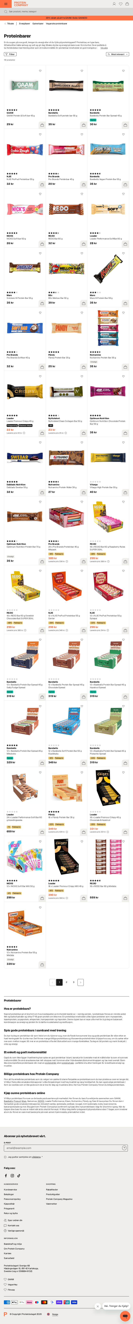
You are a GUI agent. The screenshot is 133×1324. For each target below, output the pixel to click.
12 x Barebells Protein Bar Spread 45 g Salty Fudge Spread (24, 686)
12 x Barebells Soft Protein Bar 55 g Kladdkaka (65, 752)
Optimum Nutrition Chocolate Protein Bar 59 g (107, 422)
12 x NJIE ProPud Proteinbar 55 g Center (64, 617)
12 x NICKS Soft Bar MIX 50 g (21, 886)
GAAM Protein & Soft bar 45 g (21, 115)
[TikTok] (19, 1176)
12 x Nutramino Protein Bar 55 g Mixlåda (22, 954)
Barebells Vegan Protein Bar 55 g (105, 179)
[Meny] (6, 4)
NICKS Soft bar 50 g (16, 238)
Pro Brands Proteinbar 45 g (61, 179)
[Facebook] (6, 1176)
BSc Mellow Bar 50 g (58, 298)
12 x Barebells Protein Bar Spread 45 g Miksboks (24, 752)
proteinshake (67, 1063)
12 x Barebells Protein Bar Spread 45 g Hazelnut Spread (108, 686)
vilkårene (36, 1157)
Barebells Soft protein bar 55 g (62, 115)
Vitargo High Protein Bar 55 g (103, 487)
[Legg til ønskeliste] (40, 71)
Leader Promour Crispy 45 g (20, 421)
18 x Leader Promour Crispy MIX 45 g (65, 886)
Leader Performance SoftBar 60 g (106, 238)
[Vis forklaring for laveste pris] (24, 433)
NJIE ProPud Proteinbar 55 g (20, 179)
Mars (24, 1101)
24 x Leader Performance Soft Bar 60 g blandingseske (24, 819)
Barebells (8, 1101)
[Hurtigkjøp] (42, 125)
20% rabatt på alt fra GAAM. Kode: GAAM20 (66, 17)
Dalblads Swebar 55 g (17, 487)
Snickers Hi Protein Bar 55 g (20, 298)
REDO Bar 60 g (55, 238)
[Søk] (6, 12)
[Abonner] (124, 1148)
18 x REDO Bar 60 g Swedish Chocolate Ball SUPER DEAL (20, 617)
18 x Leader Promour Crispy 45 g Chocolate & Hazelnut (105, 819)
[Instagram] (12, 1176)
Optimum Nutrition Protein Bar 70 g (23, 546)
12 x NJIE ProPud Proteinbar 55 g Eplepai (105, 617)
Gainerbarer (37, 23)
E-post (7, 1143)
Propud (17, 1101)
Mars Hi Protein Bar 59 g (101, 298)
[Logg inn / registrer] (114, 4)
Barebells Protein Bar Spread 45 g (105, 115)
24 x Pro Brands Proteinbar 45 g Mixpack (63, 548)
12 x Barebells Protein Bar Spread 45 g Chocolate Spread (66, 686)
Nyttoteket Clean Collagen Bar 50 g (65, 421)
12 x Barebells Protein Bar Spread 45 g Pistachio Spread (108, 752)
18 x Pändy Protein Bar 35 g (61, 817)
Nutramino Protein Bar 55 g (103, 357)
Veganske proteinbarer (56, 23)
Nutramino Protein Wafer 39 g (62, 487)
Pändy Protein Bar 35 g (59, 357)
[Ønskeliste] (121, 4)
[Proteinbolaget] (21, 4)
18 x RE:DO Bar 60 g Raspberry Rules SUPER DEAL (107, 548)
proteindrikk (50, 1063)
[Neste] (81, 982)
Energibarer (24, 23)
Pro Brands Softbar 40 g (18, 357)
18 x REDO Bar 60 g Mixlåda (103, 886)
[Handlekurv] (127, 4)
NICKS (41, 1101)
